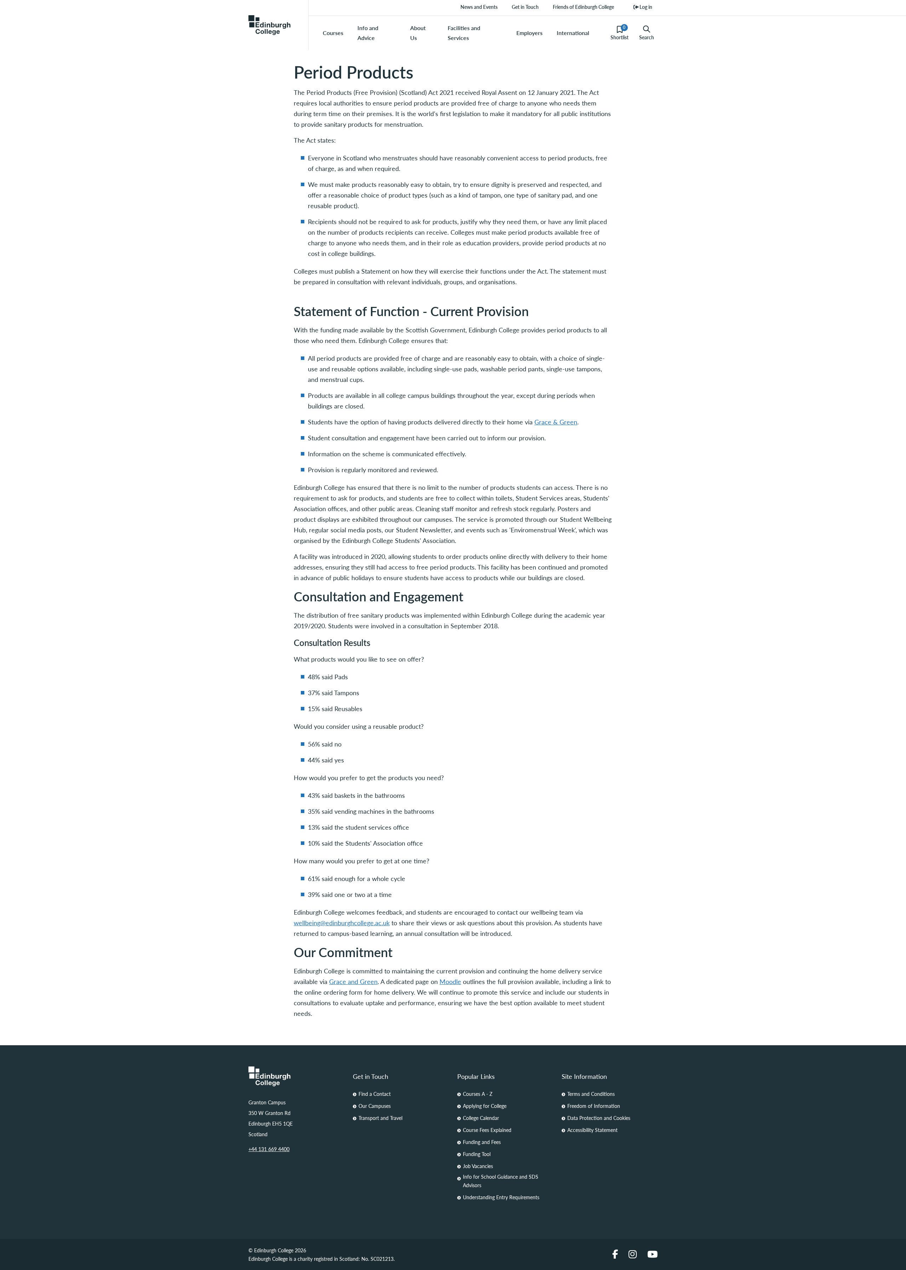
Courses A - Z (477, 1093)
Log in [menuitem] (645, 6)
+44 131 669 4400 (268, 1148)
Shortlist (619, 32)
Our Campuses (375, 1105)
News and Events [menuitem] (479, 6)
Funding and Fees (482, 1141)
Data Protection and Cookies (598, 1117)
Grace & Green (555, 421)
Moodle (450, 981)
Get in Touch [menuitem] (525, 6)
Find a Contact (375, 1093)
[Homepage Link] (296, 1076)
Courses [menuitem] (333, 33)
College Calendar (481, 1117)
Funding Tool (477, 1153)
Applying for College (484, 1105)
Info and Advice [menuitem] (367, 33)
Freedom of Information (593, 1105)
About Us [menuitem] (418, 33)
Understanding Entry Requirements (501, 1197)
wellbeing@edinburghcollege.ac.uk (342, 922)
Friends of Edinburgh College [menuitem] (583, 6)
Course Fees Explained (487, 1129)
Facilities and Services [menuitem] (464, 33)
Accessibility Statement (592, 1129)
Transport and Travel (380, 1117)
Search (646, 37)
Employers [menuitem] (529, 33)
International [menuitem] (573, 33)
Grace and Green (353, 981)
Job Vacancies (478, 1165)
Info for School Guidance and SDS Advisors (500, 1181)
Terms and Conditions (591, 1093)
